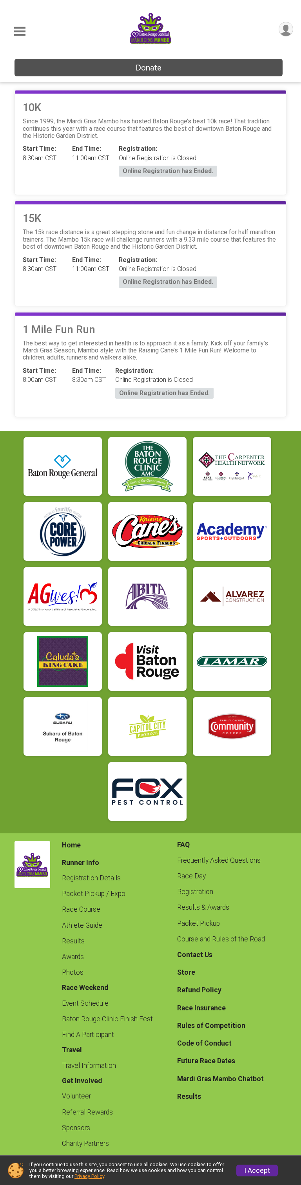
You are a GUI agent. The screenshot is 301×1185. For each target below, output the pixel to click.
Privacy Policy (89, 1176)
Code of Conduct (204, 1043)
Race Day (191, 876)
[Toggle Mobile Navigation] (19, 31)
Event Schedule (85, 1003)
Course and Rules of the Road (221, 939)
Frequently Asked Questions (219, 860)
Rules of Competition (211, 1026)
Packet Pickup (198, 923)
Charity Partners (85, 1143)
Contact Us (194, 955)
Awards (73, 957)
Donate (148, 67)
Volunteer (76, 1096)
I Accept (257, 1170)
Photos (72, 972)
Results (73, 941)
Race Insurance (201, 1008)
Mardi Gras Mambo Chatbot (220, 1079)
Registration (195, 892)
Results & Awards (203, 907)
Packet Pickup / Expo (93, 894)
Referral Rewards (87, 1112)
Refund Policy (199, 990)
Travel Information (89, 1065)
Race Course (81, 909)
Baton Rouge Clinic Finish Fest (107, 1019)
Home (71, 845)
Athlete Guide (82, 925)
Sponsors (76, 1128)
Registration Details (91, 878)
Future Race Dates (206, 1061)
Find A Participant (88, 1035)
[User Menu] (286, 29)
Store (186, 972)
